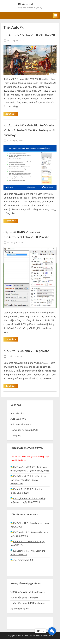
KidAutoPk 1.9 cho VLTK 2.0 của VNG (29, 35)
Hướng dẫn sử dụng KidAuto (24, 430)
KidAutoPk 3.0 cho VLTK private (26, 351)
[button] (52, 631)
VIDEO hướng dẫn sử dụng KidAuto (27, 592)
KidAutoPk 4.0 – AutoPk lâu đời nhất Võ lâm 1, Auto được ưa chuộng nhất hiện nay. (29, 130)
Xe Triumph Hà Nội (19, 608)
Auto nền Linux (17, 413)
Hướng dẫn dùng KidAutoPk (24, 597)
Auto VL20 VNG (18, 418)
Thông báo (15, 435)
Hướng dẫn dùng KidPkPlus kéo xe (27, 603)
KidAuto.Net (25, 4)
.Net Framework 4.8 (23, 560)
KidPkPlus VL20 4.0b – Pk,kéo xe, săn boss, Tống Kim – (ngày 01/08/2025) (28, 480)
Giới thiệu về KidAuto (20, 424)
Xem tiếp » (11, 114)
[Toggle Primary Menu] (56, 15)
